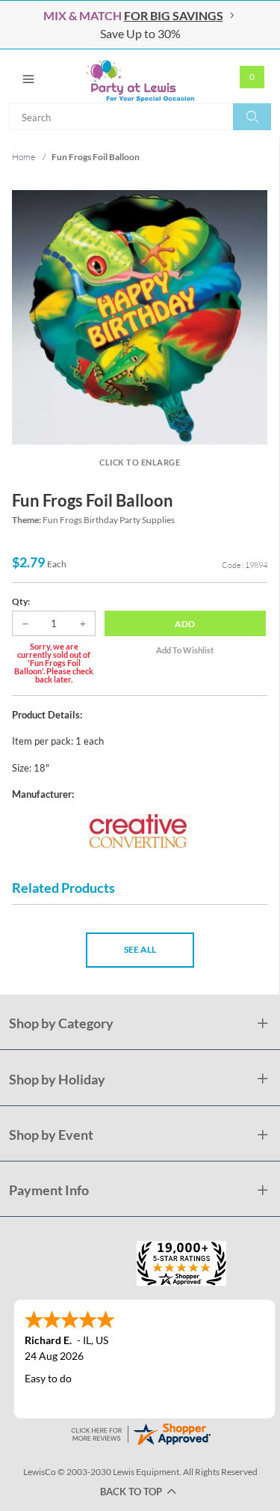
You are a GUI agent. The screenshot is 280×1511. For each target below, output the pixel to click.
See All (140, 949)
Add (185, 623)
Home (23, 156)
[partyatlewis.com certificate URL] (140, 1432)
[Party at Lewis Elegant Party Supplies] (140, 76)
